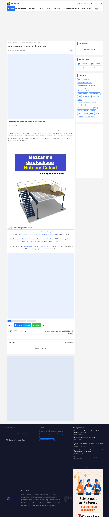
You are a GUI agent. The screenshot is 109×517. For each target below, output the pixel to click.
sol (90, 119)
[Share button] (44, 325)
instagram (97, 63)
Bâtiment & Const (20, 8)
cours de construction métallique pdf (41, 232)
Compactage (86, 79)
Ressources (57, 8)
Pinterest (96, 68)
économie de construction (47, 436)
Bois (79, 79)
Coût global (92, 85)
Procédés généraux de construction (87, 102)
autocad (86, 110)
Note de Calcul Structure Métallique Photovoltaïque (40, 246)
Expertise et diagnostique (57, 431)
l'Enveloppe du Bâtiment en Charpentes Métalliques (42, 234)
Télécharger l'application (71, 8)
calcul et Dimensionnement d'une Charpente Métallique (36, 239)
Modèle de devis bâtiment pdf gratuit (85, 437)
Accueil (9, 42)
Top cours (80, 107)
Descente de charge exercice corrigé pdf (86, 457)
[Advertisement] (54, 25)
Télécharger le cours (22, 227)
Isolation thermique (95, 93)
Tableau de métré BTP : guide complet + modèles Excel (88, 443)
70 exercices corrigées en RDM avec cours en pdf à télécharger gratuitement (88, 450)
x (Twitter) (83, 68)
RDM (79, 105)
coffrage (86, 113)
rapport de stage (82, 119)
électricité (43, 434)
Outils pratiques (44, 431)
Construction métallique (19, 321)
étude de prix (96, 119)
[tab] (11, 8)
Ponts (79, 99)
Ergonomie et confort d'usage (56, 434)
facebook (84, 63)
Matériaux (32, 8)
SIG (84, 105)
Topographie (89, 107)
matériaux (80, 116)
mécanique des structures (47, 439)
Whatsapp (37, 325)
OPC (94, 96)
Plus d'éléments (69, 342)
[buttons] (92, 3)
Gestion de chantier (91, 90)
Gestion (41, 8)
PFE (98, 96)
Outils (48, 8)
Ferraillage (91, 88)
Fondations (81, 90)
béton (79, 113)
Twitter (28, 325)
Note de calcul (16, 42)
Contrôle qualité (82, 85)
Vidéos (80, 110)
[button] (96, 8)
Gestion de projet (82, 93)
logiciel (97, 113)
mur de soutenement (91, 116)
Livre (79, 96)
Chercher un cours (86, 8)
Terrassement (90, 105)
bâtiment (93, 110)
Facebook (19, 325)
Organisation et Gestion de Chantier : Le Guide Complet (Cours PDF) (88, 431)
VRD (95, 107)
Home (12, 8)
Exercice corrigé (82, 88)
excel (91, 113)
